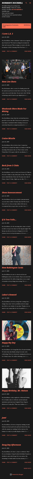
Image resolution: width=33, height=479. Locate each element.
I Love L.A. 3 (7, 33)
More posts (27, 468)
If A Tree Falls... (9, 219)
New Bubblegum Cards (12, 267)
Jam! (4, 417)
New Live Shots (9, 81)
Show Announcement (12, 192)
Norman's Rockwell (12, 3)
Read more (28, 51)
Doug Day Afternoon (11, 444)
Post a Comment (12, 51)
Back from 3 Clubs (10, 165)
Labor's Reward (9, 294)
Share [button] (3, 51)
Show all (27, 25)
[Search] (26, 3)
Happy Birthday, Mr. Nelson (15, 390)
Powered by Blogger (17, 474)
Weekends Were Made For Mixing (14, 110)
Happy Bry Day (8, 342)
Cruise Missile (8, 138)
